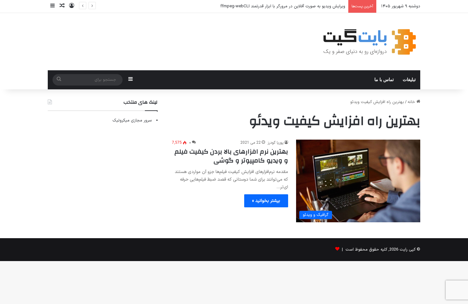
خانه (412, 102)
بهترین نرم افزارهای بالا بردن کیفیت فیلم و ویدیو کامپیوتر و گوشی (231, 156)
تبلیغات (409, 79)
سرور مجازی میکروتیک (132, 120)
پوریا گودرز (275, 143)
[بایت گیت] (369, 42)
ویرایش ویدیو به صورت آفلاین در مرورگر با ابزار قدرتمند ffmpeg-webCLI (282, 6)
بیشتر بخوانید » (266, 200)
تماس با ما (384, 79)
